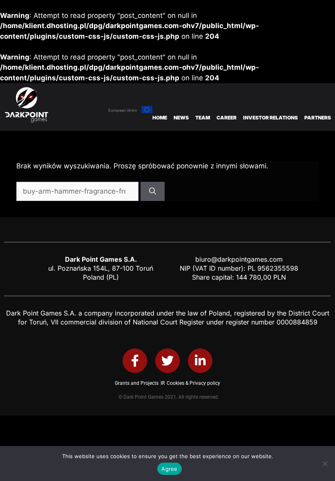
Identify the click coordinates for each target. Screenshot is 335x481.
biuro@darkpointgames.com (239, 259)
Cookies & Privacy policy (193, 383)
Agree (169, 469)
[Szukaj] (153, 191)
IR (163, 383)
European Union (122, 110)
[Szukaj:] (78, 191)
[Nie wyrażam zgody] (325, 463)
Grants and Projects (137, 383)
